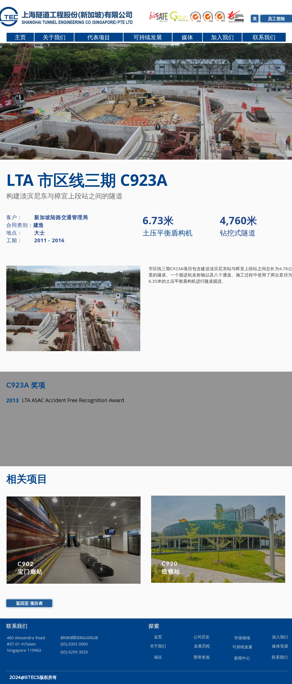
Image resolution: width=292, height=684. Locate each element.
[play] (127, 270)
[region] (73, 540)
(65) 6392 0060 (74, 644)
